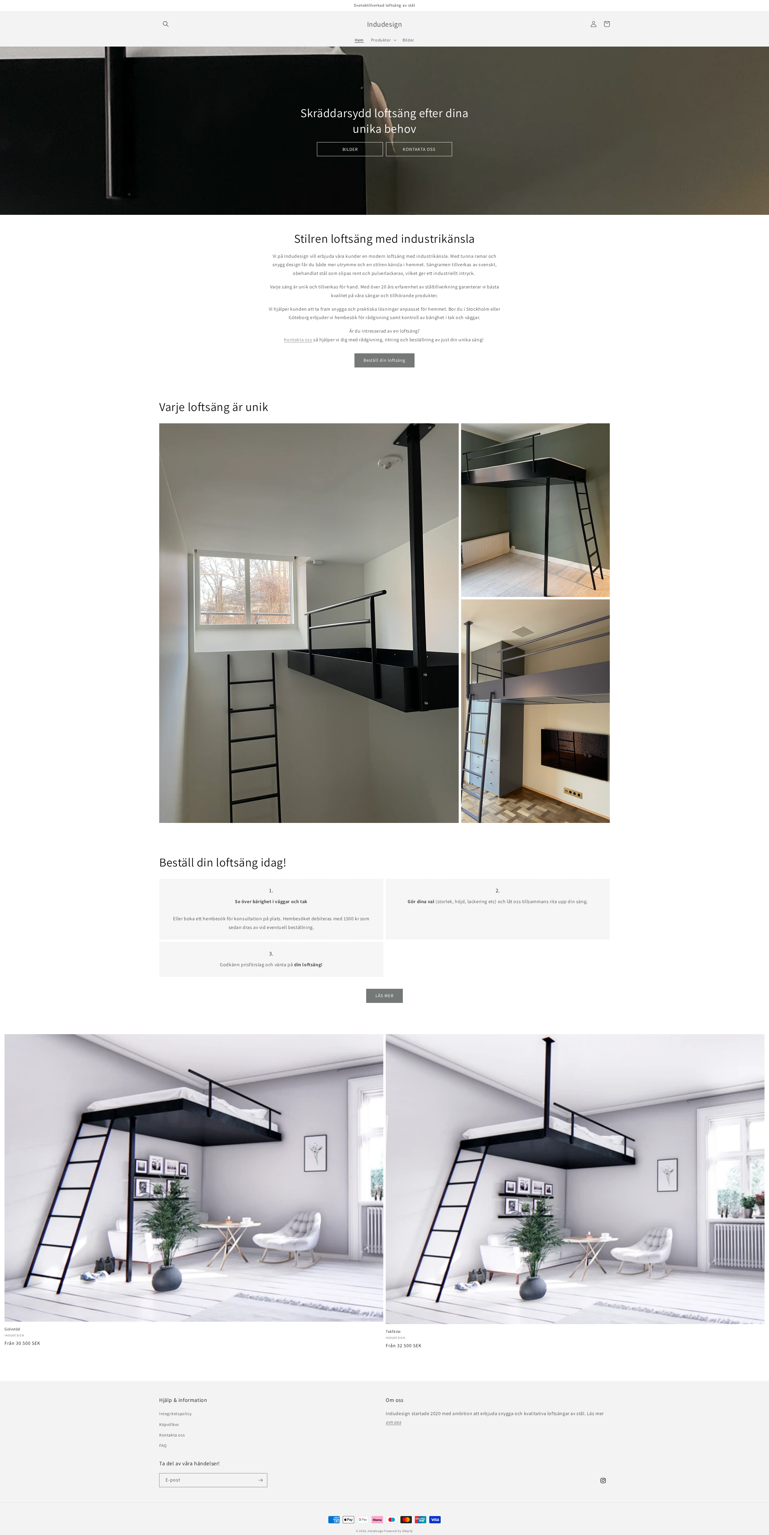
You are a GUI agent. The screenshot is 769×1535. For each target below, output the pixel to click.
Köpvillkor (169, 1424)
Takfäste (393, 1331)
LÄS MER (384, 995)
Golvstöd (12, 1329)
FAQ (163, 1445)
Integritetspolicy (175, 1413)
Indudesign (376, 1531)
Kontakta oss (298, 340)
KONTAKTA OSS (419, 149)
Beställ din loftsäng (384, 360)
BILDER (350, 149)
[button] (165, 24)
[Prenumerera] (260, 1480)
